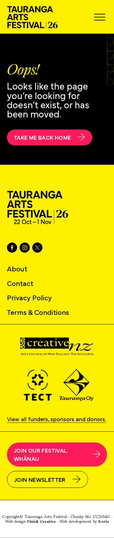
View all (56, 418)
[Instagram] (25, 247)
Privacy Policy (29, 297)
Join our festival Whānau (40, 454)
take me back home (42, 137)
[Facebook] (12, 247)
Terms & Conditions (38, 311)
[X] (37, 247)
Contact (20, 283)
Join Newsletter (40, 479)
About (17, 268)
